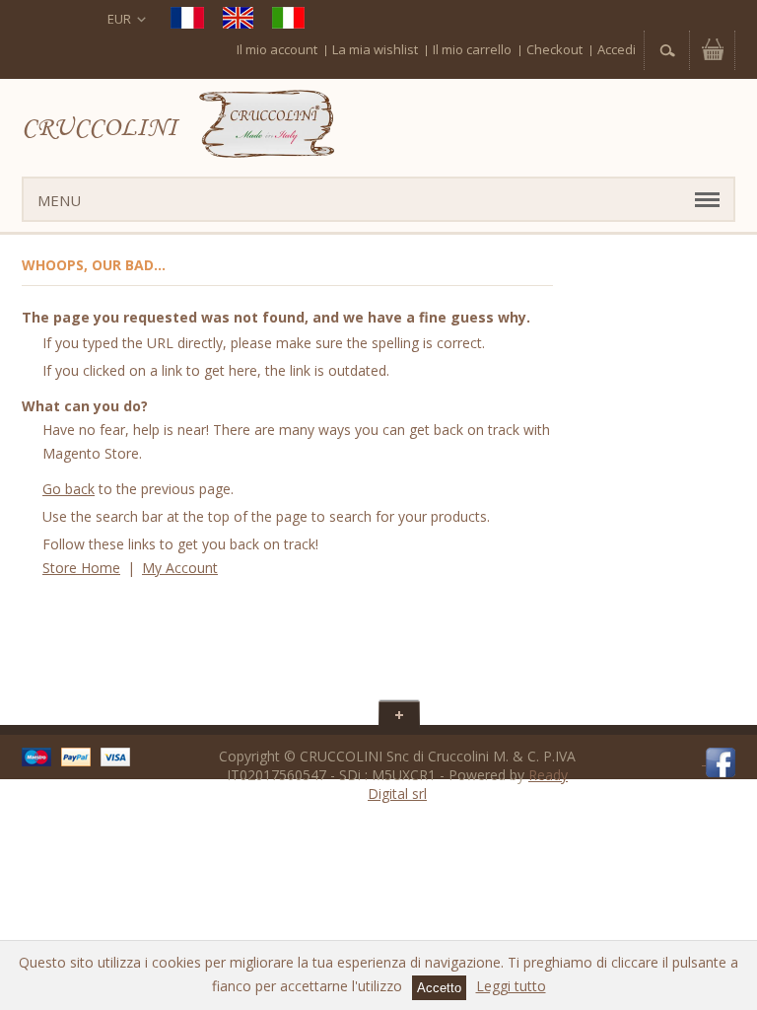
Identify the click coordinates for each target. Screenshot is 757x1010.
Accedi (616, 49)
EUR (119, 19)
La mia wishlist (375, 49)
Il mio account (277, 49)
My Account (180, 567)
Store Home (81, 567)
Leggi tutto (511, 985)
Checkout (554, 49)
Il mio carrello (472, 49)
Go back (68, 488)
